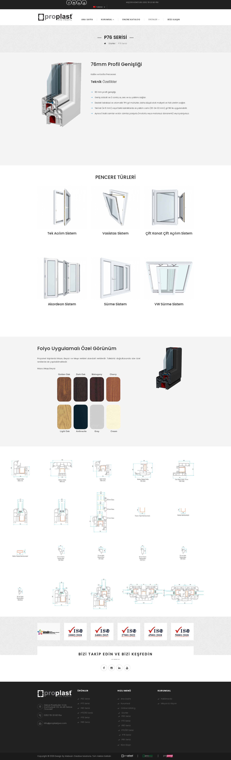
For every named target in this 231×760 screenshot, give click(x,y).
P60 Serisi (85, 698)
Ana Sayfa (87, 19)
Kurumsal (106, 19)
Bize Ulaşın (174, 19)
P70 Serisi (85, 703)
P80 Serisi (85, 708)
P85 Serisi (85, 722)
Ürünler (152, 19)
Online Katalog (131, 19)
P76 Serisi (85, 717)
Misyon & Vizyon (169, 703)
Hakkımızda (166, 698)
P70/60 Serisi (87, 712)
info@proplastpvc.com (55, 723)
